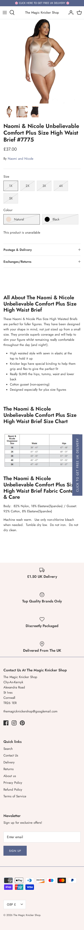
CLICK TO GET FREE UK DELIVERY (77, 465)
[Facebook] (5, 722)
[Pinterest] (22, 722)
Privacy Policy (12, 782)
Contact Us (10, 755)
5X (10, 198)
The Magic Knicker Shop (26, 915)
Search (8, 748)
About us (9, 776)
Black (56, 219)
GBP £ (11, 904)
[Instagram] (14, 722)
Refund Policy (12, 789)
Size (6, 176)
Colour (7, 210)
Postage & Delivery (17, 249)
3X (44, 185)
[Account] (70, 12)
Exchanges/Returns (17, 261)
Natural (19, 219)
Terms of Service (14, 796)
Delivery (9, 762)
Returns (8, 769)
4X (61, 185)
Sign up (15, 851)
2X (27, 185)
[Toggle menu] (4, 12)
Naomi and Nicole (20, 158)
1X (10, 185)
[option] (42, 61)
